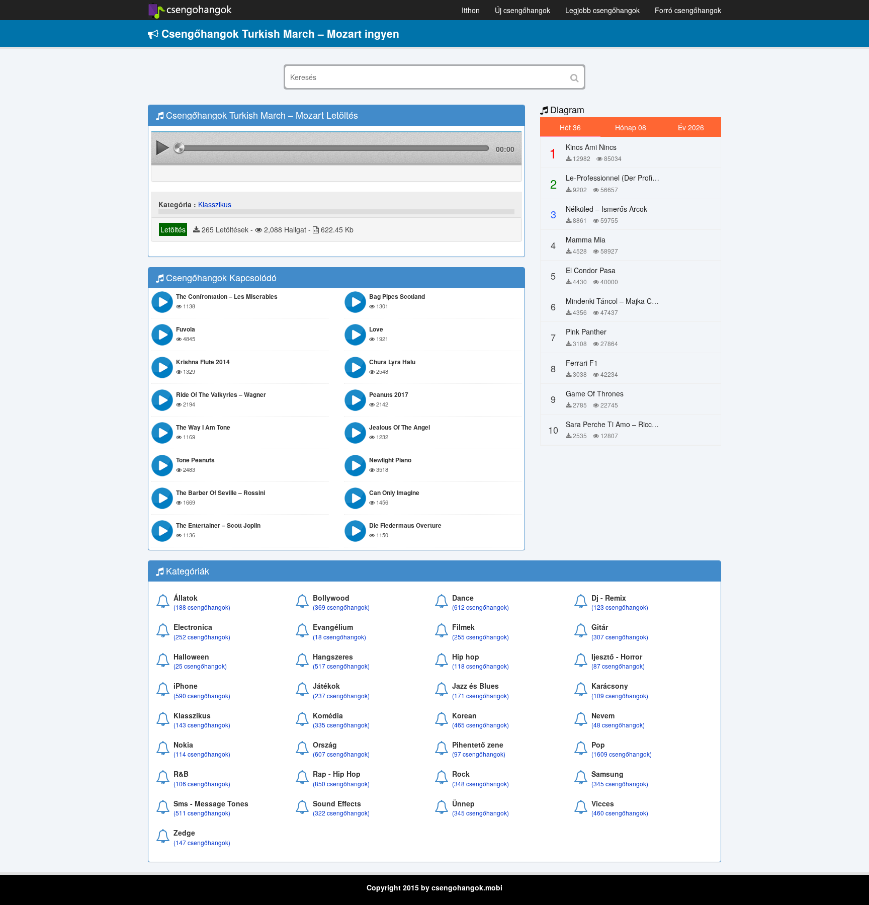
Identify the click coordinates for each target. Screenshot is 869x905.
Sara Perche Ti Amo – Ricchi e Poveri (626, 424)
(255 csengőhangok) (480, 636)
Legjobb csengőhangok (602, 10)
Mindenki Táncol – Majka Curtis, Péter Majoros (640, 301)
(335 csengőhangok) (341, 724)
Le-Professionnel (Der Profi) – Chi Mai (626, 178)
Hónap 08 (630, 127)
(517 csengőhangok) (341, 666)
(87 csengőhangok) (618, 666)
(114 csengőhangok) (201, 754)
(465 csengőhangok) (480, 724)
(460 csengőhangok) (619, 812)
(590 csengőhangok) (201, 695)
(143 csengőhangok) (201, 724)
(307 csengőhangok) (619, 636)
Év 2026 (691, 127)
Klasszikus (214, 204)
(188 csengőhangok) (201, 607)
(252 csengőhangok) (201, 636)
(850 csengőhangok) (341, 783)
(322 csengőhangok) (341, 812)
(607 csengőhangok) (341, 754)
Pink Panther (586, 331)
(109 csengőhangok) (619, 695)
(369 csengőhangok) (341, 607)
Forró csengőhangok (688, 10)
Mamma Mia (585, 239)
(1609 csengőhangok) (621, 754)
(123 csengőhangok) (619, 607)
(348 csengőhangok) (480, 783)
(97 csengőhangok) (478, 754)
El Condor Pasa (591, 270)
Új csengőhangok (522, 10)
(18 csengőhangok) (339, 636)
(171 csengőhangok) (480, 695)
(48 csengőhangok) (618, 724)
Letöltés (173, 229)
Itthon (471, 10)
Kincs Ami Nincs (591, 147)
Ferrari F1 (582, 363)
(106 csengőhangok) (201, 783)
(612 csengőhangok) (480, 607)
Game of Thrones (595, 393)
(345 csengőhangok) (619, 783)
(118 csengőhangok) (480, 666)
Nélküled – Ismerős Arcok (606, 209)
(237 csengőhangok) (341, 695)
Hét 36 (570, 127)
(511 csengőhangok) (201, 812)
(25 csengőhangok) (200, 666)
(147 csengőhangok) (201, 842)
